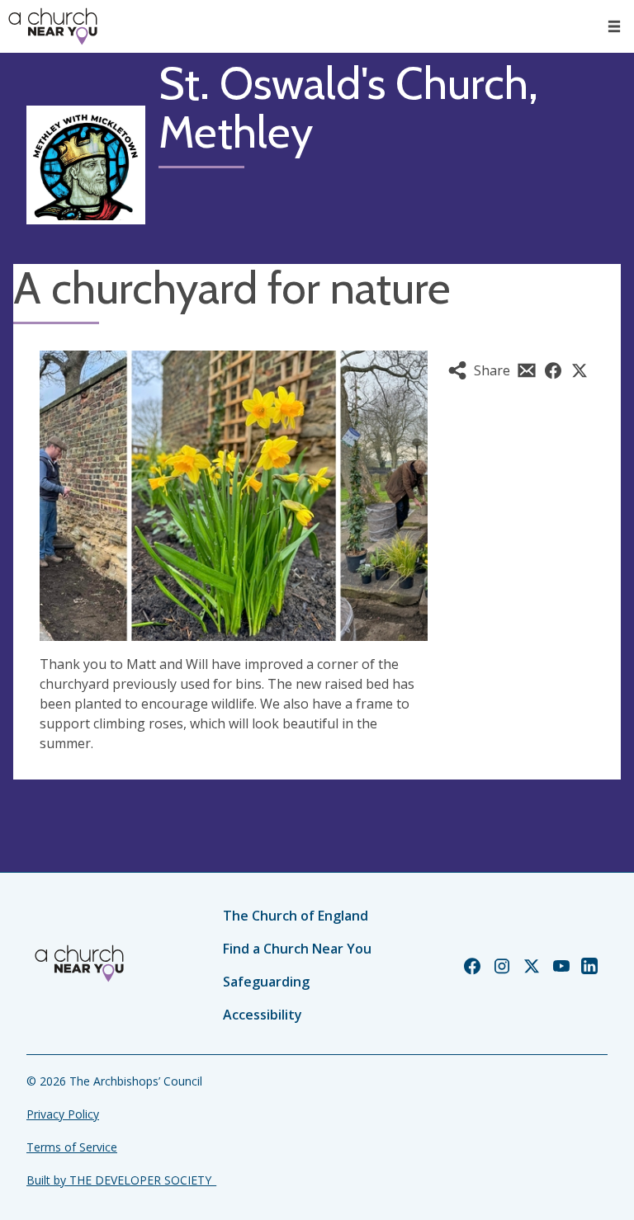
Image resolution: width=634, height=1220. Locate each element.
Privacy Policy (62, 1114)
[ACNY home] (53, 26)
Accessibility (262, 1015)
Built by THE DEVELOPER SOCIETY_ (121, 1180)
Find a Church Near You (297, 949)
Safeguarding (266, 982)
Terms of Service (71, 1147)
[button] (614, 26)
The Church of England (295, 916)
